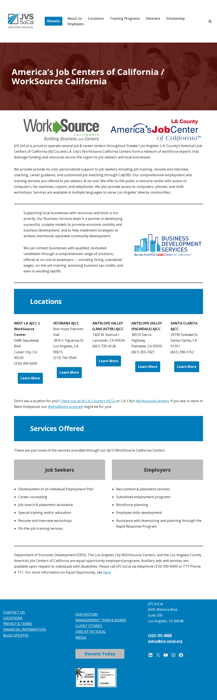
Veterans (153, 18)
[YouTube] (165, 655)
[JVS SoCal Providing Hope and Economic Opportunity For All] (20, 20)
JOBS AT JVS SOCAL (90, 631)
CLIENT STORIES (88, 626)
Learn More (30, 378)
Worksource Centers (152, 401)
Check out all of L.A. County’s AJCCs (87, 401)
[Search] (210, 21)
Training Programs (125, 18)
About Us (74, 18)
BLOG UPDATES (16, 635)
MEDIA (80, 637)
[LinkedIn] (150, 655)
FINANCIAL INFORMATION (24, 629)
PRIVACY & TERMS (17, 623)
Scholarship (175, 18)
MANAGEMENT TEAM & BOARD (100, 620)
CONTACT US (14, 612)
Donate (53, 21)
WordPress (43, 694)
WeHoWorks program (65, 406)
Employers (75, 24)
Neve (7, 694)
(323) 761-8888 (160, 635)
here (107, 572)
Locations (96, 18)
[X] (158, 655)
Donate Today (100, 654)
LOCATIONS (12, 618)
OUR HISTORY (86, 614)
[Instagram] (173, 655)
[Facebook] (181, 655)
